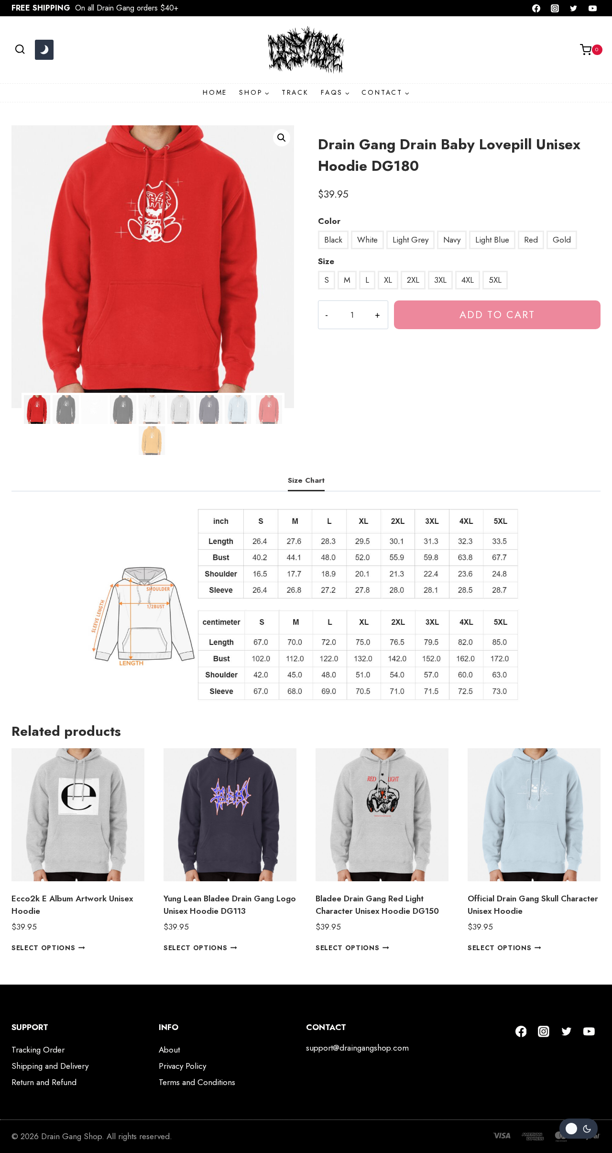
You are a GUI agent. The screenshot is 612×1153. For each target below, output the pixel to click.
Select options (43, 948)
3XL (440, 280)
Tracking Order (38, 1049)
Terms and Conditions (197, 1082)
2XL (413, 280)
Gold (562, 239)
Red (531, 239)
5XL (495, 280)
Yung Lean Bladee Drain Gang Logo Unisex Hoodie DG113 (230, 905)
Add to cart (497, 314)
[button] (281, 137)
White (367, 239)
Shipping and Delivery (49, 1066)
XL (388, 280)
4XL (467, 280)
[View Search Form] (20, 49)
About (169, 1049)
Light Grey (410, 239)
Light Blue (492, 239)
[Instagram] (555, 8)
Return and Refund (43, 1082)
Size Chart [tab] (306, 480)
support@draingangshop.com (357, 1047)
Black (333, 239)
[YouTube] (592, 8)
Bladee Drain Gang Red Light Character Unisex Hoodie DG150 (377, 905)
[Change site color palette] (44, 50)
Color (329, 221)
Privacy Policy (182, 1066)
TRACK (295, 92)
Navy (451, 239)
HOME (215, 92)
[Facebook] (536, 8)
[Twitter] (574, 8)
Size (326, 261)
